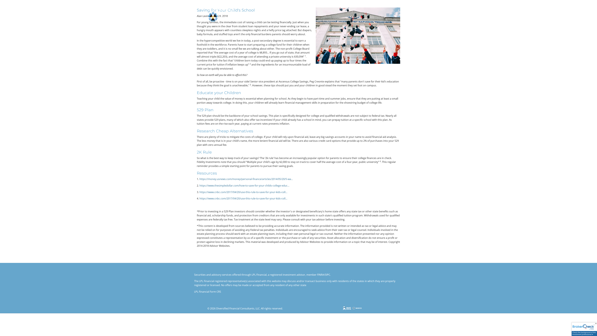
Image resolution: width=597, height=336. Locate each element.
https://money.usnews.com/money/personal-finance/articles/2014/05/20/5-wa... (246, 179)
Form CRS (215, 291)
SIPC (327, 274)
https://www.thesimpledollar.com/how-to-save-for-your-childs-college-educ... (244, 185)
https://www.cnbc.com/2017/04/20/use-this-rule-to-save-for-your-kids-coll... (243, 192)
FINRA (320, 274)
